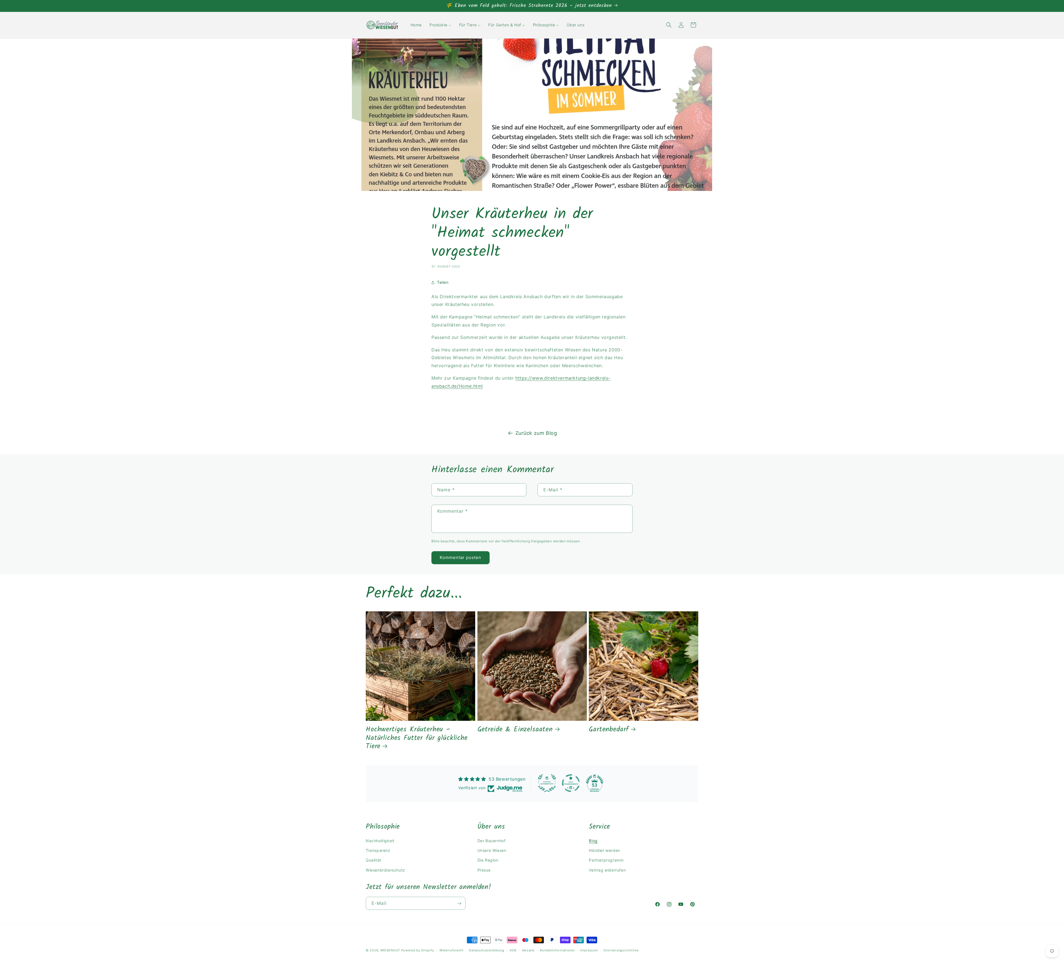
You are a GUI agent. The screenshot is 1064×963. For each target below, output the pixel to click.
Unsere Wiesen (492, 850)
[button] (669, 25)
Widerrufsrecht (451, 950)
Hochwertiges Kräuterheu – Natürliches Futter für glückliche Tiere (417, 738)
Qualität (373, 860)
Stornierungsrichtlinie (620, 950)
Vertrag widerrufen (607, 869)
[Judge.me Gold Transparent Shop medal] (571, 783)
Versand (528, 950)
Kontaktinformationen (557, 950)
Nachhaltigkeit (380, 840)
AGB (513, 950)
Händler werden (604, 850)
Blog (593, 840)
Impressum (589, 950)
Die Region (487, 860)
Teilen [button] (443, 282)
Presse (484, 869)
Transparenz (378, 850)
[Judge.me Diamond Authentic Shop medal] (547, 783)
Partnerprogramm (606, 860)
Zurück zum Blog (536, 433)
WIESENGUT (390, 950)
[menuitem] (416, 25)
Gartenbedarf (609, 729)
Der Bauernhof (491, 840)
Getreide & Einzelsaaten (515, 729)
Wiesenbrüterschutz (385, 869)
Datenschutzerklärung (486, 950)
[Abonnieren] (459, 903)
